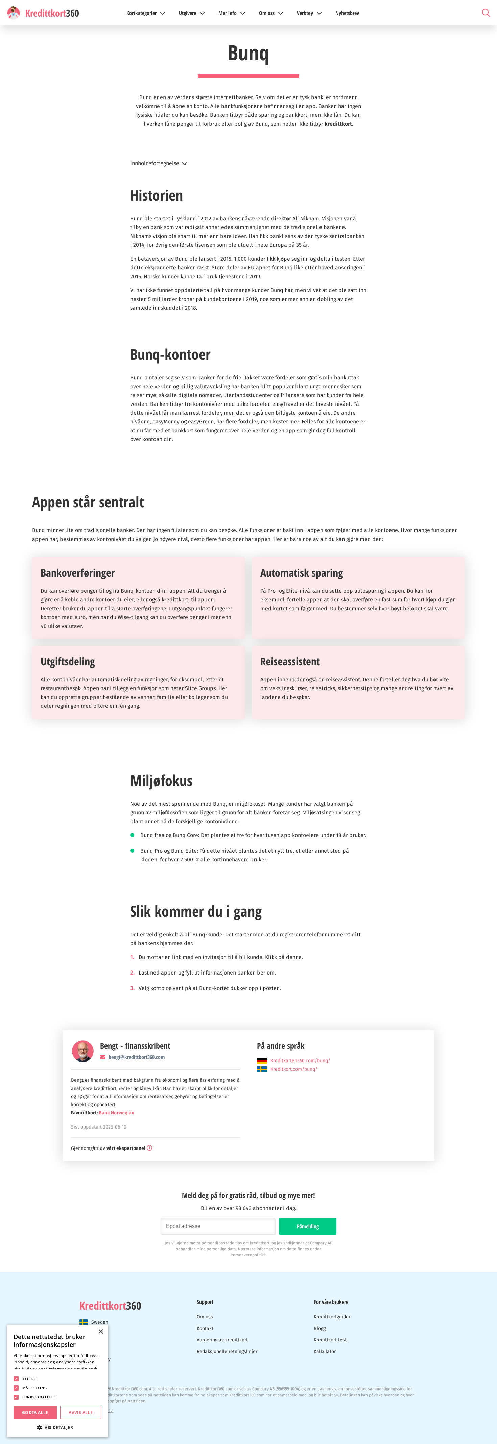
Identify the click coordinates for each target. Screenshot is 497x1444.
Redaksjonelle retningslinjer (227, 1351)
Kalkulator (325, 1351)
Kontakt (205, 1328)
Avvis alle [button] (81, 1412)
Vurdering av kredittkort (222, 1340)
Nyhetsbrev (347, 13)
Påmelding (308, 1226)
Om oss (205, 1317)
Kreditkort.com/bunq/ (293, 1069)
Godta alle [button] (35, 1412)
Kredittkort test (330, 1340)
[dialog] (57, 1381)
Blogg (320, 1328)
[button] (248, 163)
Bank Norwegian (116, 1113)
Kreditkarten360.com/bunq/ (300, 1061)
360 (110, 1305)
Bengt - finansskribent (135, 1046)
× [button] (100, 1331)
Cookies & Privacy (96, 1410)
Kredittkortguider (332, 1317)
